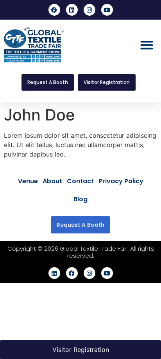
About (52, 181)
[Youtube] (107, 10)
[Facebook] (54, 10)
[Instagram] (89, 10)
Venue (28, 181)
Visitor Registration (80, 350)
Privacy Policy (120, 181)
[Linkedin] (72, 10)
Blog (80, 199)
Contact (80, 181)
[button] (146, 45)
